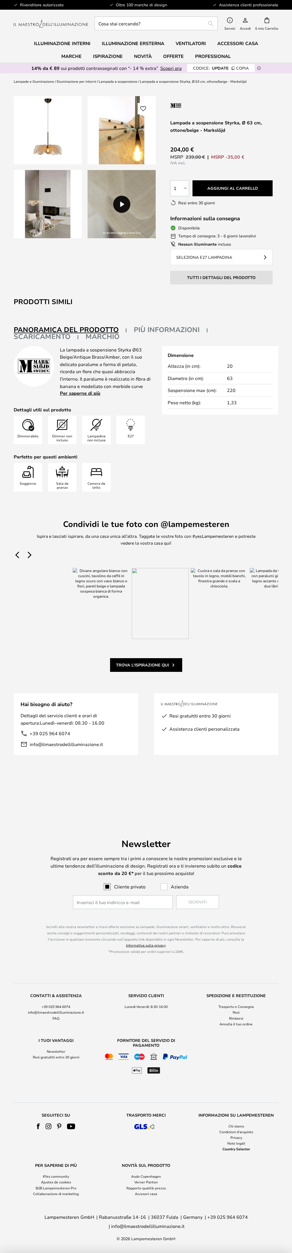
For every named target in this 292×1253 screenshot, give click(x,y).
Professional (213, 56)
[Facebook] (38, 1126)
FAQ (55, 1018)
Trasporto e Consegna (236, 1006)
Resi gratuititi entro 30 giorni (56, 1057)
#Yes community (56, 1176)
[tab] (70, 330)
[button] (48, 204)
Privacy (236, 1137)
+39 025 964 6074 (50, 733)
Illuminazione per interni (76, 81)
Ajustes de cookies (56, 1182)
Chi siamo (236, 1126)
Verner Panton (146, 1182)
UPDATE (221, 68)
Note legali (236, 1143)
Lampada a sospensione (118, 81)
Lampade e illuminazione (34, 81)
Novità (143, 56)
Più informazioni (167, 329)
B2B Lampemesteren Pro (56, 1188)
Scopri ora (171, 68)
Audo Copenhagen (146, 1176)
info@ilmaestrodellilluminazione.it (66, 744)
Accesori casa (146, 1193)
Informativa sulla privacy (145, 945)
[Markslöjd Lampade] (200, 105)
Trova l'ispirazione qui (142, 665)
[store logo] (51, 23)
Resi (236, 1012)
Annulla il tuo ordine (236, 1024)
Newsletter (56, 1051)
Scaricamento (42, 336)
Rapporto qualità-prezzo (146, 1188)
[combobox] (156, 23)
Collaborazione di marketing (56, 1193)
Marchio (102, 336)
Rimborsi (236, 1018)
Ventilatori (191, 43)
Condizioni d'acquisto (236, 1131)
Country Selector (236, 1149)
